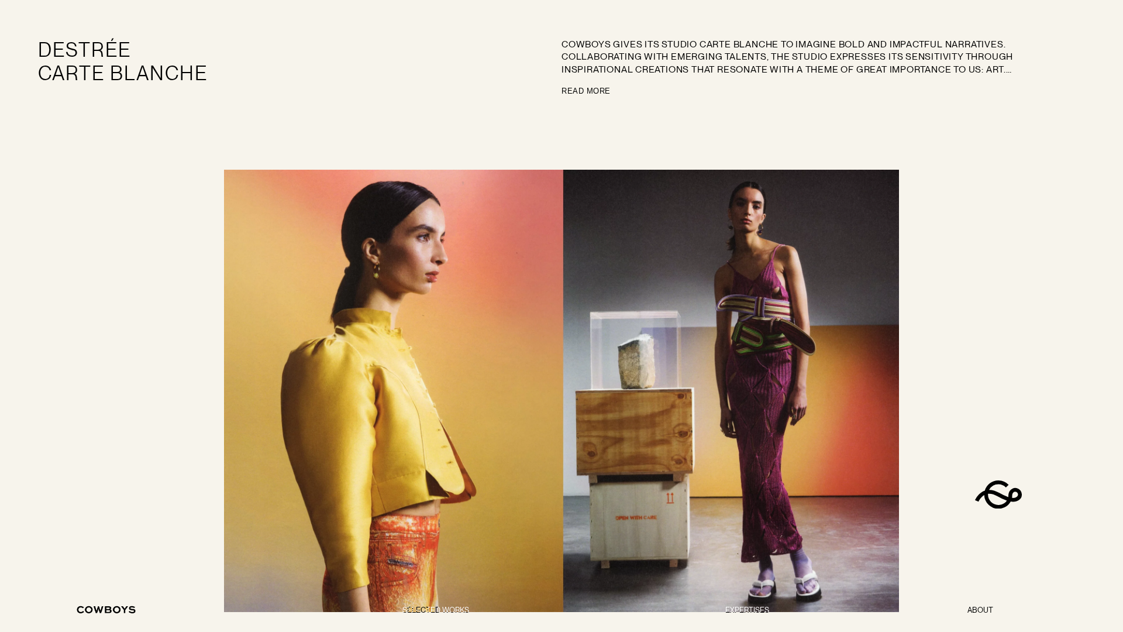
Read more (586, 91)
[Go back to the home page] (106, 610)
